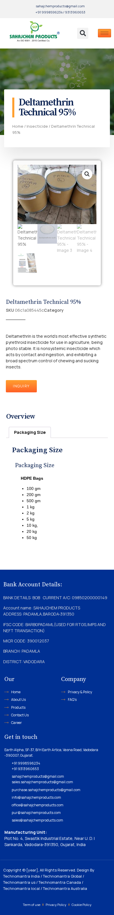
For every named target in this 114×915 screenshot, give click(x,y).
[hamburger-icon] (104, 33)
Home (17, 126)
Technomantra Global (62, 876)
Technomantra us (19, 882)
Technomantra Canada (60, 882)
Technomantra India (21, 876)
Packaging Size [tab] (30, 432)
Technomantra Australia (65, 888)
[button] (82, 33)
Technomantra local (21, 888)
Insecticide (37, 126)
